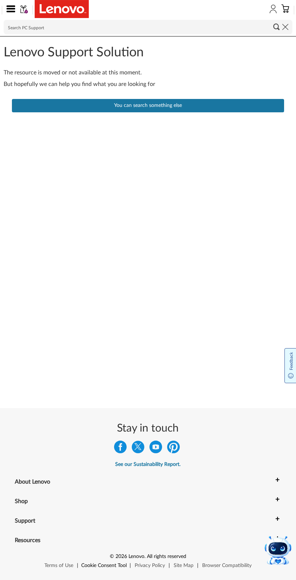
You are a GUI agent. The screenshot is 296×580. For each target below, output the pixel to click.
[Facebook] (120, 448)
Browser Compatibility (227, 565)
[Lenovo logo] (62, 9)
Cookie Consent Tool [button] (104, 565)
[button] (9, 10)
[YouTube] (155, 448)
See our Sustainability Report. (147, 464)
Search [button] (276, 26)
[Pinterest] (173, 448)
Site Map (183, 565)
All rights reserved (166, 556)
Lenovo (136, 556)
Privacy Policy (150, 565)
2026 (121, 556)
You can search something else (148, 105)
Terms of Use (58, 565)
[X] (138, 448)
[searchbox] (148, 27)
